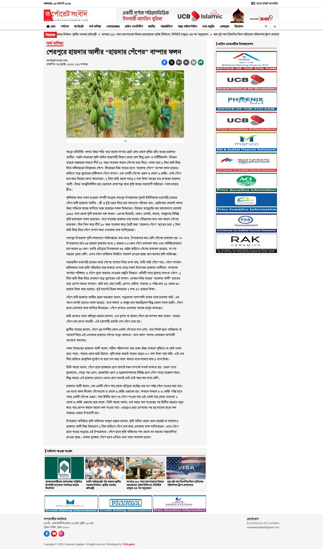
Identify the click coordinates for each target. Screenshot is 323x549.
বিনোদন (239, 26)
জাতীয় (151, 26)
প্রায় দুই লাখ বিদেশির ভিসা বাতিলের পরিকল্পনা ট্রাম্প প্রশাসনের (229, 34)
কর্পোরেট (79, 26)
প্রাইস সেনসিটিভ (134, 26)
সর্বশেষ (65, 26)
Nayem (129, 544)
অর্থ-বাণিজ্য (95, 26)
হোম (53, 26)
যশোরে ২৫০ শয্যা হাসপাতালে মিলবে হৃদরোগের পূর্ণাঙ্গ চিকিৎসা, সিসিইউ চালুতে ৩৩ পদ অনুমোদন (136, 34)
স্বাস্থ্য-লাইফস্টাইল (187, 26)
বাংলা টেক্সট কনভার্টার (267, 3)
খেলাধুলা (224, 26)
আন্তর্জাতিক (166, 26)
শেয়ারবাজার (113, 26)
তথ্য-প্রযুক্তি (208, 26)
